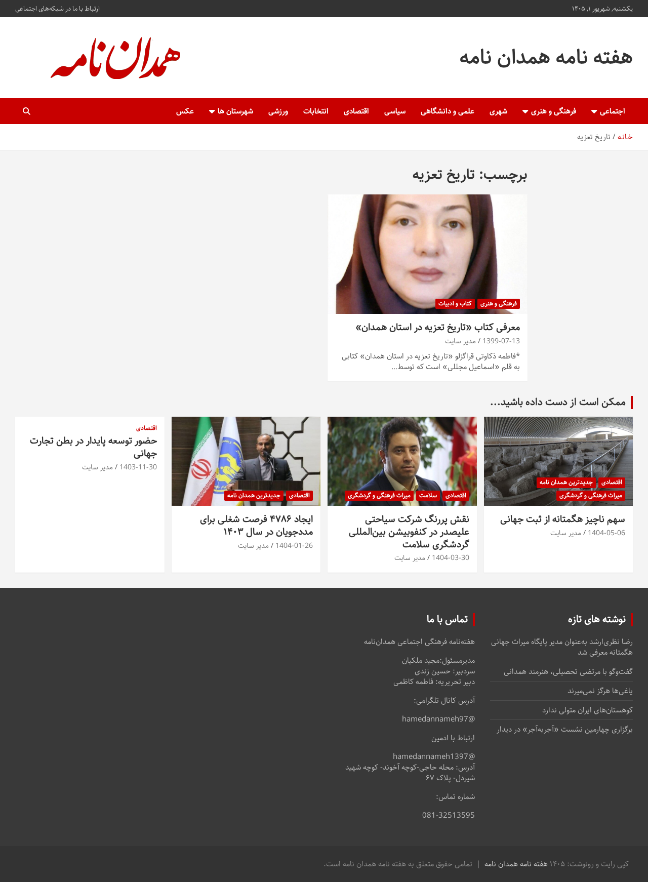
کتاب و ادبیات (455, 303)
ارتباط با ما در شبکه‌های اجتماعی (57, 8)
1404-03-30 (450, 558)
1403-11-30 (138, 467)
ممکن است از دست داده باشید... (558, 402)
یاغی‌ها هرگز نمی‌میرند (600, 691)
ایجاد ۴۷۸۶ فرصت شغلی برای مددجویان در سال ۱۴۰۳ (256, 525)
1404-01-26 (294, 545)
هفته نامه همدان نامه (546, 57)
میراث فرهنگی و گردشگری (590, 495)
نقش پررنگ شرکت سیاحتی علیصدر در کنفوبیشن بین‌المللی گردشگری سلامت (409, 531)
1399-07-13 (501, 341)
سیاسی (395, 111)
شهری (498, 111)
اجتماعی (612, 111)
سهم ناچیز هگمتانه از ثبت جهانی (562, 519)
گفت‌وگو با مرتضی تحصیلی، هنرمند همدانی (568, 671)
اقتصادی (356, 111)
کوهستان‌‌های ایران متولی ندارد (587, 710)
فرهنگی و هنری (553, 111)
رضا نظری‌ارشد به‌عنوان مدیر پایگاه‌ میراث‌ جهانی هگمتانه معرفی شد (562, 647)
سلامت (428, 495)
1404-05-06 (606, 533)
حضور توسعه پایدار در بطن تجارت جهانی (93, 447)
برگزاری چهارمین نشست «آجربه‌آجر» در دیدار (565, 729)
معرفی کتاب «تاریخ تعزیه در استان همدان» (437, 327)
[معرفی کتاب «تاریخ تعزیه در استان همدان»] (427, 254)
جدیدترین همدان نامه (566, 482)
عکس (185, 111)
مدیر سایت (460, 341)
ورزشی (278, 111)
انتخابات (316, 111)
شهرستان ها (235, 111)
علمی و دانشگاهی (447, 111)
